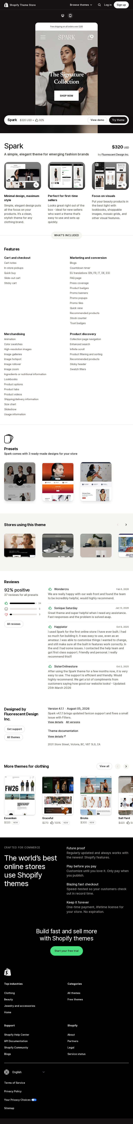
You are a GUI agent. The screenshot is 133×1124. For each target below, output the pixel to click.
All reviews (13, 623)
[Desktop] (62, 15)
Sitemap (9, 1108)
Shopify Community (16, 1047)
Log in (108, 4)
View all (104, 766)
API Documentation (16, 1041)
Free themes (75, 999)
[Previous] (118, 524)
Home (7, 1012)
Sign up (121, 4)
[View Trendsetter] (96, 481)
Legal (71, 1047)
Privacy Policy (12, 1091)
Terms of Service (14, 1082)
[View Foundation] (57, 481)
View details (55, 722)
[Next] (126, 524)
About (71, 1034)
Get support (14, 729)
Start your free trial (67, 950)
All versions (73, 722)
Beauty (8, 999)
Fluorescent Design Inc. (115, 154)
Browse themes (79, 4)
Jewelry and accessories (19, 1005)
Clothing (9, 992)
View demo (97, 119)
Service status (77, 1053)
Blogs (7, 1053)
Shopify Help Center (16, 1034)
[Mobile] (70, 15)
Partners (73, 1041)
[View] (19, 546)
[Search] (99, 5)
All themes (13, 737)
